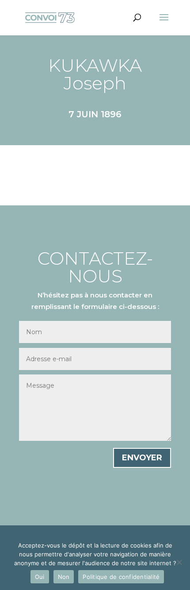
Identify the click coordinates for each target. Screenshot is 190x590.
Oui (40, 576)
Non (64, 576)
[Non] (179, 562)
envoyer (142, 458)
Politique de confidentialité (121, 576)
